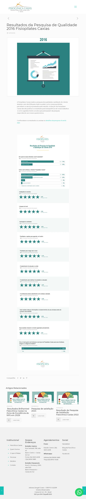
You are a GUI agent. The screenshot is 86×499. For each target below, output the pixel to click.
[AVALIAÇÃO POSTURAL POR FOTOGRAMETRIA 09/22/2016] (2, 490)
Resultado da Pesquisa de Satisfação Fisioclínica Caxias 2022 (67, 412)
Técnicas (13, 457)
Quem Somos (15, 449)
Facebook (65, 453)
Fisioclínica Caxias (16, 445)
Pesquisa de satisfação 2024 (42, 410)
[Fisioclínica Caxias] (20, 7)
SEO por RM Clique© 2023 (43, 494)
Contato (13, 465)
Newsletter (66, 444)
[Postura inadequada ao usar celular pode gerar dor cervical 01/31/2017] (84, 490)
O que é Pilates (15, 453)
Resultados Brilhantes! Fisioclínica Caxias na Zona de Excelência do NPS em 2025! (18, 412)
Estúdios (13, 461)
